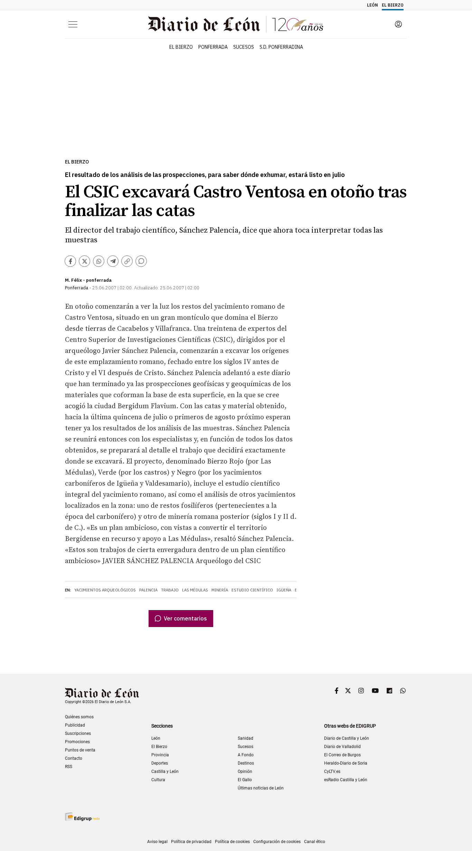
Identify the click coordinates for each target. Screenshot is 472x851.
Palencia (148, 590)
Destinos (246, 763)
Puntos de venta (80, 750)
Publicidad (75, 725)
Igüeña (283, 590)
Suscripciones (78, 733)
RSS (68, 766)
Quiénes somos (79, 716)
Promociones (77, 741)
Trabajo (170, 590)
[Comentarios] (141, 261)
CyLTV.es (332, 771)
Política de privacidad (191, 841)
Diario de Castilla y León (346, 738)
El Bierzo (77, 162)
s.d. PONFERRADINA (281, 47)
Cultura (158, 779)
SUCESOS (243, 47)
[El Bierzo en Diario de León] (235, 24)
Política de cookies (232, 841)
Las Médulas (195, 590)
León (155, 738)
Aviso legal (157, 841)
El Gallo (245, 779)
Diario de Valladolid (342, 746)
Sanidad (245, 738)
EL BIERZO (181, 47)
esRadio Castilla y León (345, 779)
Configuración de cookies (277, 841)
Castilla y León (165, 771)
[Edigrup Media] (82, 816)
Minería (219, 590)
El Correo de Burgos (342, 754)
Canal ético (314, 841)
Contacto (73, 758)
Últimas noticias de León (261, 788)
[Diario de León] (102, 694)
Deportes (159, 763)
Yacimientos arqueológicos (105, 590)
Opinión (245, 771)
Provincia (160, 754)
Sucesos (245, 746)
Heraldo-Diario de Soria (345, 763)
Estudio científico (252, 590)
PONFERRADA (213, 47)
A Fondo (246, 754)
